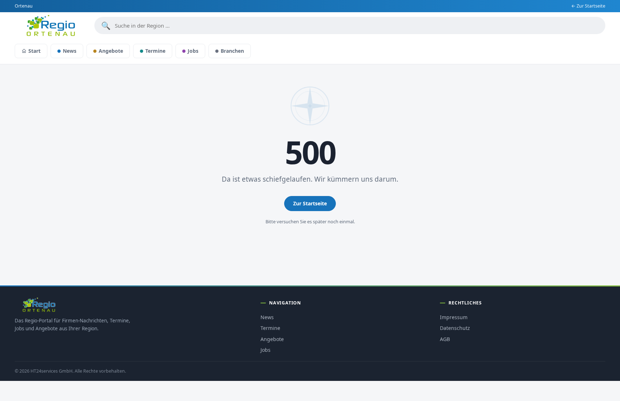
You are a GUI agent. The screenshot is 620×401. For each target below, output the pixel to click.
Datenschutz (455, 328)
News (69, 50)
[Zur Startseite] (50, 25)
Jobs (193, 50)
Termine (155, 50)
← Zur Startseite (588, 6)
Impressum (454, 317)
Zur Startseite (310, 203)
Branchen (232, 50)
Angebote (111, 50)
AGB (445, 339)
